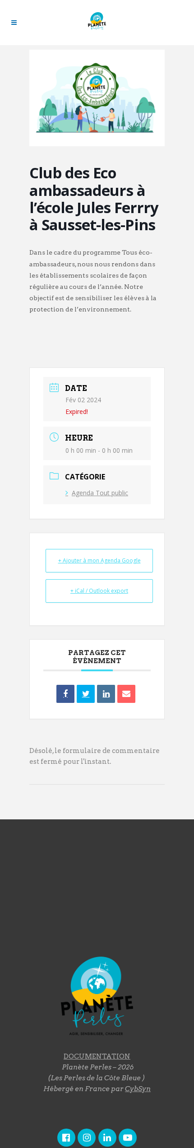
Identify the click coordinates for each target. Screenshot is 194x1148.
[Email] (126, 694)
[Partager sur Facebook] (65, 694)
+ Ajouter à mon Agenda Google (99, 560)
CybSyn (138, 1089)
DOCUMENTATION (97, 1056)
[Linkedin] (106, 694)
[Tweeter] (86, 694)
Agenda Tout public (100, 492)
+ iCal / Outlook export (99, 591)
